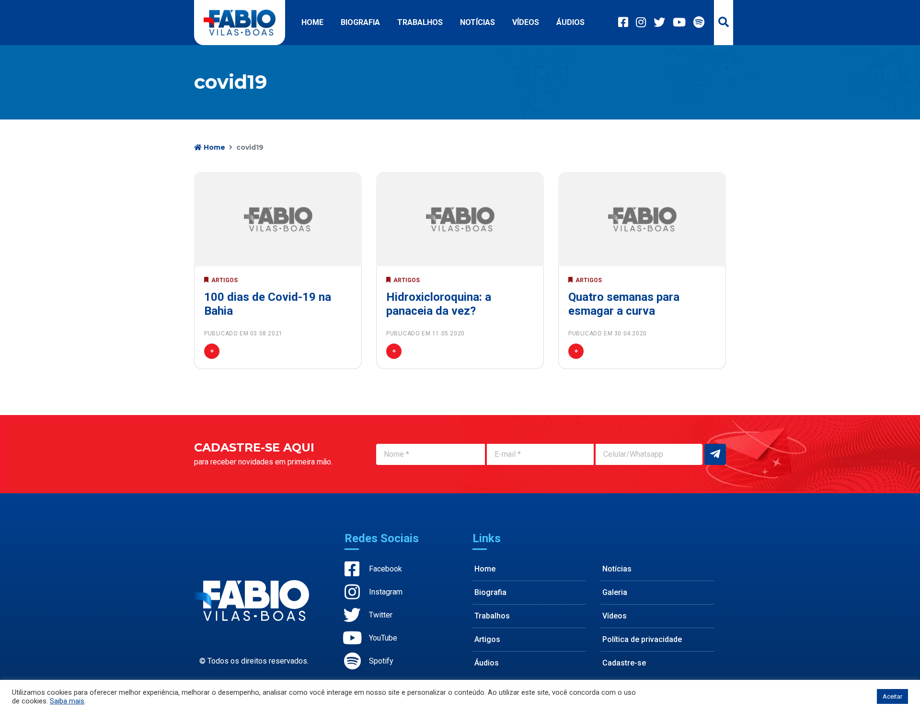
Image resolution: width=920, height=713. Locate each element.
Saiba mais (67, 701)
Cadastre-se (624, 662)
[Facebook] (623, 22)
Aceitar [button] (892, 696)
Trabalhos (420, 22)
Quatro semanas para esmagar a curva (623, 304)
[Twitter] (659, 22)
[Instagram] (641, 22)
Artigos (487, 639)
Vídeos (525, 22)
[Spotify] (699, 22)
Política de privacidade (642, 639)
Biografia (360, 22)
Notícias (477, 22)
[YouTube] (679, 22)
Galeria (614, 592)
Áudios (570, 22)
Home (312, 22)
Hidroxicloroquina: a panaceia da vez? (438, 304)
